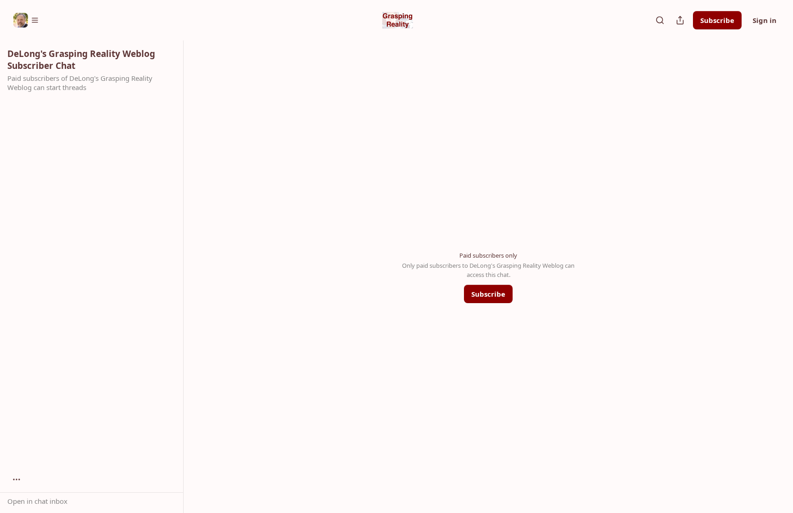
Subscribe (717, 20)
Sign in (764, 20)
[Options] (16, 479)
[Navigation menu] (26, 20)
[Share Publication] (680, 20)
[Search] (660, 20)
